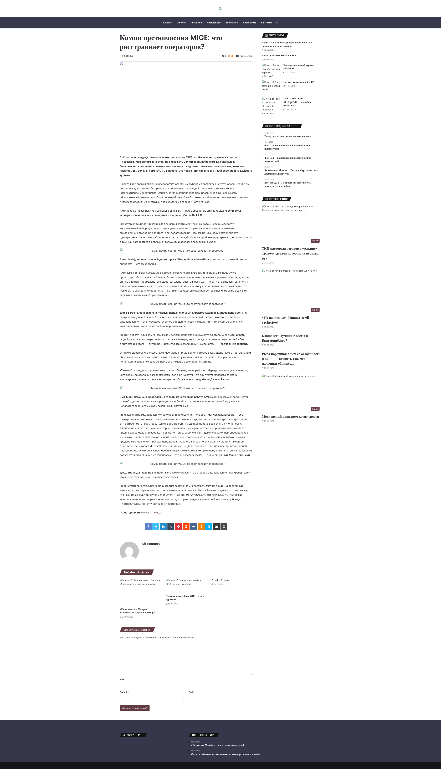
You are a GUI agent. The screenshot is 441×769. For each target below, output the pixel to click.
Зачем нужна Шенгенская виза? (279, 55)
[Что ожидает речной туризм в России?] (271, 71)
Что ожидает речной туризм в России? (298, 66)
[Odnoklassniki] (201, 526)
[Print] (223, 526)
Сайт (191, 692)
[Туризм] (220, 9)
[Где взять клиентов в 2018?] (271, 87)
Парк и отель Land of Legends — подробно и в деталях (297, 102)
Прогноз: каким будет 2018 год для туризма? (185, 597)
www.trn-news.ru (151, 512)
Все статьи (231, 22)
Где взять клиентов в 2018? (298, 82)
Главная (167, 22)
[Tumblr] (170, 526)
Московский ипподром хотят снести (290, 416)
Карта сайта (249, 22)
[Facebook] (148, 526)
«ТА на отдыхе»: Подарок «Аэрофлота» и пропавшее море (137, 611)
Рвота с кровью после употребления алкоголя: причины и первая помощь (287, 44)
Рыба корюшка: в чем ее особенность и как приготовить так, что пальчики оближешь (291, 358)
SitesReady (151, 544)
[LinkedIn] (163, 526)
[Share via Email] (216, 526)
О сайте (181, 22)
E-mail (124, 692)
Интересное (214, 22)
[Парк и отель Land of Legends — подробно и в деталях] (271, 106)
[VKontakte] (193, 526)
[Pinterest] (178, 526)
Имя (123, 679)
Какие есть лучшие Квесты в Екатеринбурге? (285, 338)
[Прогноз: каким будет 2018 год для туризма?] (186, 586)
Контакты (266, 22)
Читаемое (196, 22)
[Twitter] (155, 526)
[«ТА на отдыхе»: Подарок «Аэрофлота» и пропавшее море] (140, 592)
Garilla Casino (221, 580)
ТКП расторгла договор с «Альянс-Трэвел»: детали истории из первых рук (290, 253)
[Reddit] (186, 526)
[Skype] (208, 526)
